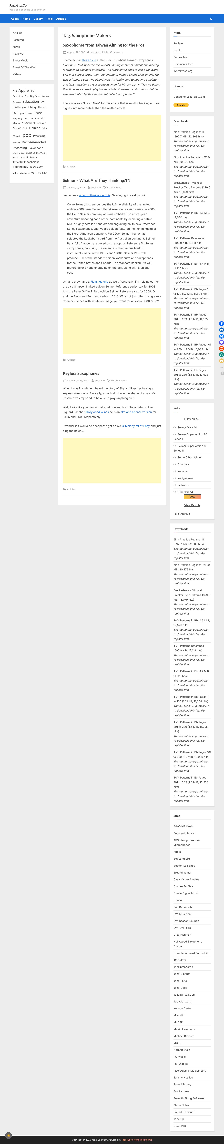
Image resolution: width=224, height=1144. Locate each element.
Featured (18, 39)
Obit (25, 128)
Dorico (177, 900)
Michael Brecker (35, 123)
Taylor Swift (19, 162)
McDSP (178, 1022)
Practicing (39, 135)
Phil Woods (180, 1063)
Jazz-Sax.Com (19, 5)
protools (16, 143)
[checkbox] (8, 1135)
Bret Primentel (182, 872)
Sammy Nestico (183, 1077)
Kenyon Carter (182, 1008)
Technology (20, 166)
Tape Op (178, 1119)
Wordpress (25, 173)
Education (30, 101)
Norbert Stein (181, 1049)
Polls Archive (181, 513)
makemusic (37, 118)
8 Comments (114, 188)
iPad (15, 113)
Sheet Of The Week (25, 67)
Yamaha (183, 471)
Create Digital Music (186, 893)
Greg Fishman (182, 934)
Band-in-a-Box (21, 96)
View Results (192, 505)
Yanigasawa (185, 478)
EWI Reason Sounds (186, 921)
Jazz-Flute (180, 980)
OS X (44, 128)
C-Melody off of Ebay (136, 426)
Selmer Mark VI (187, 427)
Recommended (34, 142)
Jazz (38, 113)
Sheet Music (20, 60)
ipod (22, 113)
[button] (221, 323)
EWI (43, 101)
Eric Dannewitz (182, 907)
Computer (17, 102)
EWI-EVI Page (182, 927)
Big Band (35, 96)
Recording (20, 148)
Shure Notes (181, 1105)
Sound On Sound (184, 1112)
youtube (42, 173)
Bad (32, 91)
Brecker (45, 96)
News (16, 46)
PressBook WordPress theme (137, 1139)
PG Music (179, 1056)
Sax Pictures (181, 1091)
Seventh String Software (188, 1098)
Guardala (183, 464)
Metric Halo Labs (184, 1029)
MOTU (177, 1043)
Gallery (38, 18)
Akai (15, 91)
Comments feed (183, 64)
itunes (28, 113)
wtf (34, 172)
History (32, 107)
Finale (17, 107)
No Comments (114, 52)
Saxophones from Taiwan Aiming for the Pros (103, 45)
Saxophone (36, 148)
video (15, 173)
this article (89, 60)
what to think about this (94, 195)
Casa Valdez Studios (186, 879)
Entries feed (181, 57)
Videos (17, 74)
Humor (42, 107)
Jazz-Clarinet (181, 973)
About (15, 18)
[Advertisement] (112, 138)
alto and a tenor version (136, 412)
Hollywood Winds (97, 412)
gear (24, 107)
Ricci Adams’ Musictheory (189, 1070)
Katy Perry (17, 118)
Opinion (34, 128)
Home (26, 18)
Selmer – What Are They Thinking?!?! (97, 180)
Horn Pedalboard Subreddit (190, 953)
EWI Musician (182, 914)
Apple (23, 90)
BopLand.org (181, 858)
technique (33, 161)
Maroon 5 (18, 123)
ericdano (96, 52)
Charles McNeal (183, 886)
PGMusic (17, 136)
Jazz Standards (183, 967)
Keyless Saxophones (81, 373)
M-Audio (178, 1015)
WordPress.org (182, 71)
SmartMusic (19, 157)
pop (27, 135)
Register (178, 43)
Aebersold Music (184, 833)
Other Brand (185, 492)
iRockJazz (179, 960)
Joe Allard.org (182, 1001)
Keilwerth (183, 485)
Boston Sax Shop (184, 865)
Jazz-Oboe (180, 987)
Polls (50, 18)
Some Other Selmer (190, 457)
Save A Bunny (182, 1084)
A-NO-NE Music (183, 826)
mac (26, 118)
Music (17, 128)
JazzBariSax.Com (184, 994)
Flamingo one (99, 281)
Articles (61, 18)
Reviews (18, 53)
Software (31, 157)
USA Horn (179, 1125)
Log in (177, 50)
